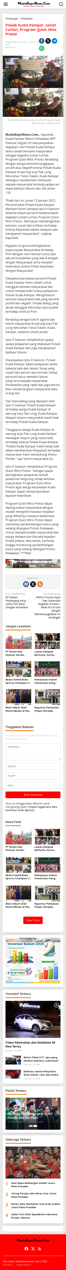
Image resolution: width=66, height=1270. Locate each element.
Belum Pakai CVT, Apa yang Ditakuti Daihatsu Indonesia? (41, 1059)
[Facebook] (26, 584)
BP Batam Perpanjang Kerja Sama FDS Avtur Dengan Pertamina (17, 600)
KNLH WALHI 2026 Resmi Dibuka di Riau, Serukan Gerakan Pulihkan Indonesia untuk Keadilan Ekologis (18, 709)
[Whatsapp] (41, 48)
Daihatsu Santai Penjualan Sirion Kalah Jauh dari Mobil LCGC (41, 1073)
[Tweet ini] (48, 41)
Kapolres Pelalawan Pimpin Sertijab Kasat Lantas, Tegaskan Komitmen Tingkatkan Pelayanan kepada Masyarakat (46, 709)
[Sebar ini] (41, 41)
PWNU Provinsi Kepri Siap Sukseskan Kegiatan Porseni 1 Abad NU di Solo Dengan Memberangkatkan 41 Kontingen (47, 605)
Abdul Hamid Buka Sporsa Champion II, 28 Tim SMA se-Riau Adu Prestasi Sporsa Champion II (18, 681)
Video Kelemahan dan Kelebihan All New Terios (30, 1044)
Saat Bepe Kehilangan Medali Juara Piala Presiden (33, 1185)
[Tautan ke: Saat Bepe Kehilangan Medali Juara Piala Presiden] (33, 1163)
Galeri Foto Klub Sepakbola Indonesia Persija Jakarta (34, 1216)
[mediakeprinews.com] (33, 4)
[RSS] (40, 584)
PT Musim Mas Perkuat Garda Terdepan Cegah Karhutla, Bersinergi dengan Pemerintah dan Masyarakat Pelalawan (18, 653)
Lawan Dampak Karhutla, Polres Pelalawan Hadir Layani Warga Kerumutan (44, 653)
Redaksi (7, 1264)
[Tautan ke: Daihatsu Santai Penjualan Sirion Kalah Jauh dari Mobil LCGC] (13, 1073)
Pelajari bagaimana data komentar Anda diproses (31, 808)
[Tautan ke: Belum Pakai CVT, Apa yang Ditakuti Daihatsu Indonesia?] (13, 1060)
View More (33, 920)
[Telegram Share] (54, 41)
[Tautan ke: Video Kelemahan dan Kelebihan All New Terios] (33, 1019)
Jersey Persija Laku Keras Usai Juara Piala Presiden (33, 1195)
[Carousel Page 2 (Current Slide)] (35, 1126)
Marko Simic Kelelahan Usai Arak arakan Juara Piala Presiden (35, 1205)
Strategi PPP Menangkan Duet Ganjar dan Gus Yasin (30, 1116)
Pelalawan (10, 47)
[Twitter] (33, 584)
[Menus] (6, 4)
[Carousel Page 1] (31, 1126)
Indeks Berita (23, 1264)
